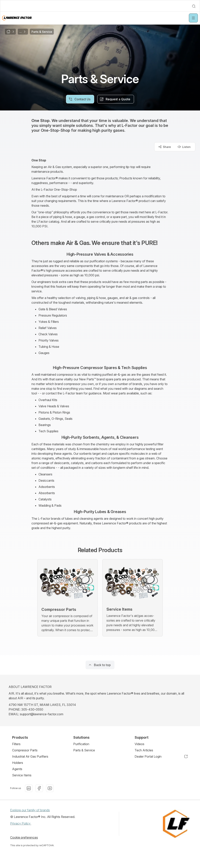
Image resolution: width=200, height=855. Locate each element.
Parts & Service (84, 750)
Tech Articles (144, 750)
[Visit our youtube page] (50, 788)
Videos (139, 744)
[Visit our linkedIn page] (28, 788)
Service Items (21, 775)
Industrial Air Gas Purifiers (30, 756)
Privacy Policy (20, 823)
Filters (16, 744)
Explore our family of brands (30, 810)
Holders (17, 763)
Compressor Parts (25, 750)
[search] (193, 6)
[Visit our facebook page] (39, 788)
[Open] (193, 17)
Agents (17, 769)
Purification (81, 744)
